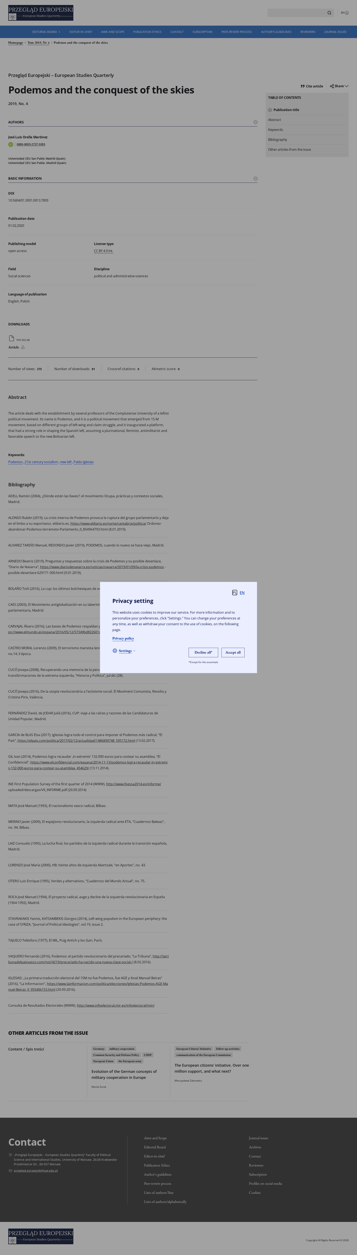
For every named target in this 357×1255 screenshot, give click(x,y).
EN (242, 592)
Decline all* (203, 652)
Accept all (233, 652)
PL (235, 592)
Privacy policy (123, 638)
